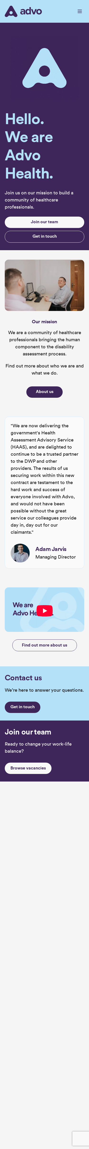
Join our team (44, 222)
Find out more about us (44, 645)
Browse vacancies (28, 768)
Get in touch (45, 236)
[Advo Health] (23, 11)
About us (44, 392)
